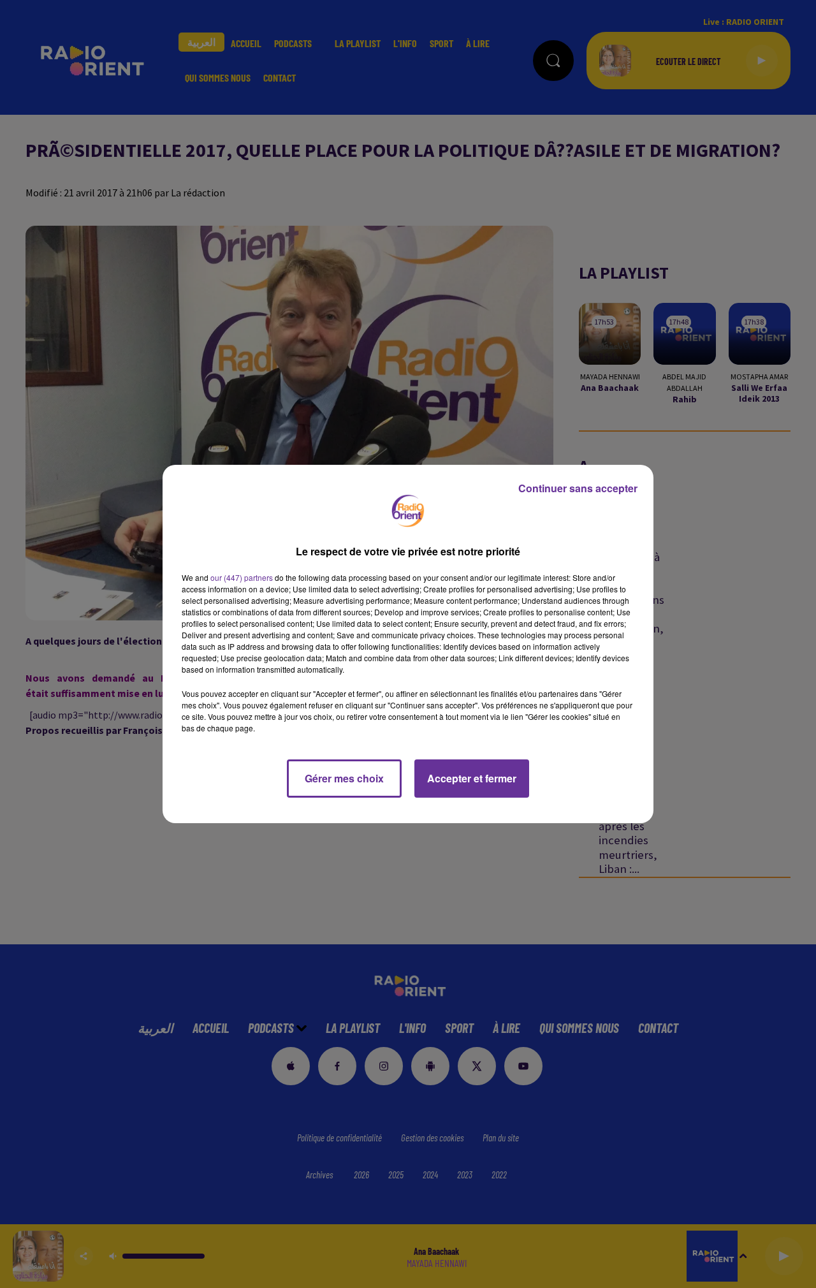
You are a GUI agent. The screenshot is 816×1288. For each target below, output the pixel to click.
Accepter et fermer (471, 778)
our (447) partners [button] (241, 577)
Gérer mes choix (344, 778)
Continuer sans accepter (578, 488)
